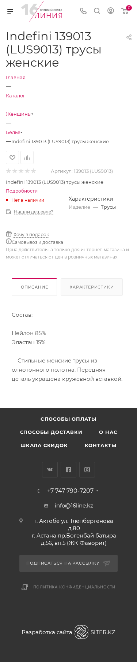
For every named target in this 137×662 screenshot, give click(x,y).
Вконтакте (50, 469)
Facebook (68, 469)
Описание (34, 287)
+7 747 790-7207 (70, 491)
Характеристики (92, 287)
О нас (108, 432)
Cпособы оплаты (68, 419)
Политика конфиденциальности (74, 587)
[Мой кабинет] (110, 11)
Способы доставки (51, 432)
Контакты (101, 445)
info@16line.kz (74, 505)
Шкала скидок (44, 445)
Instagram (87, 469)
